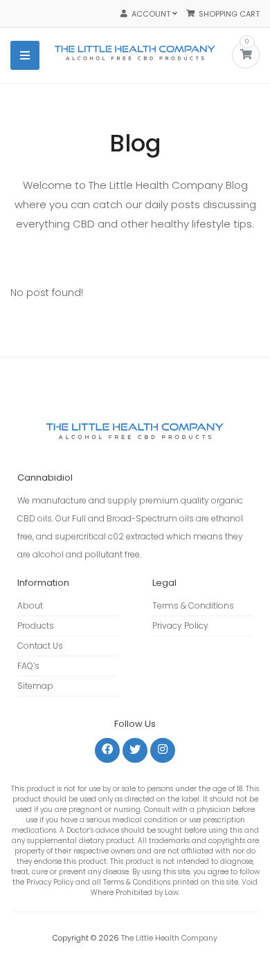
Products (35, 625)
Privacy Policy (180, 625)
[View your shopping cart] (246, 56)
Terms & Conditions (193, 605)
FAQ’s (28, 666)
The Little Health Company (169, 937)
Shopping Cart (227, 13)
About (30, 605)
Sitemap (35, 686)
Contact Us (40, 645)
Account (149, 13)
